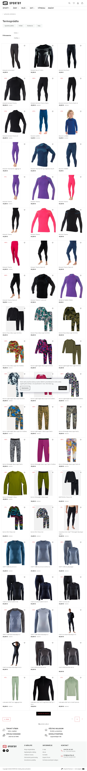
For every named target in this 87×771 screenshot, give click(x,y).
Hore (7, 719)
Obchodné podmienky (31, 757)
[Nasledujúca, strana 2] (77, 719)
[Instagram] (7, 750)
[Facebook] (4, 750)
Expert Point (46, 757)
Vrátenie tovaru (28, 755)
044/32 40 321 (68, 749)
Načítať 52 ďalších (43, 713)
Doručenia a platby (30, 760)
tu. (53, 383)
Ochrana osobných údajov (50, 760)
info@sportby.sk (69, 755)
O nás (44, 749)
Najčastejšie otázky (30, 752)
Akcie (44, 752)
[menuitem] (6, 8)
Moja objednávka (29, 749)
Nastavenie (25, 388)
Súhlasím (63, 388)
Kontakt (45, 755)
